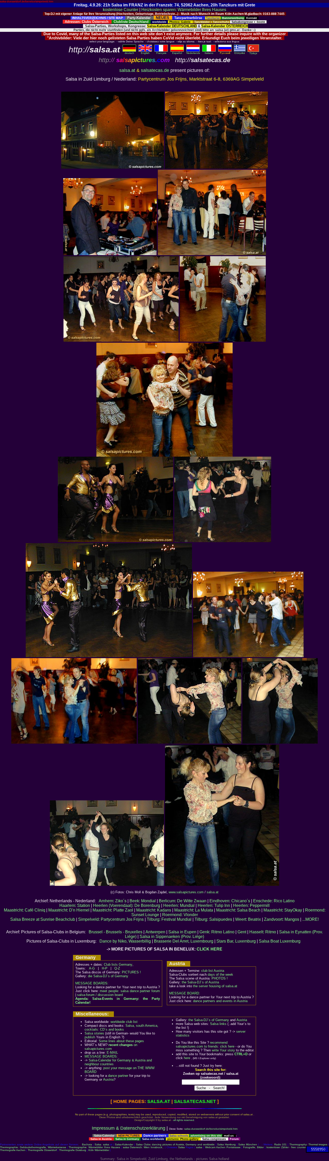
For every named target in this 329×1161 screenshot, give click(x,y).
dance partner (118, 1076)
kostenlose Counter (120, 9)
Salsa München (247, 1144)
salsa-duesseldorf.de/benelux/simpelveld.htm (26, 1)
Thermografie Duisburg (72, 1150)
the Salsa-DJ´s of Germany (208, 1020)
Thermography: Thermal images (308, 1144)
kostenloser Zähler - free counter (286, 1147)
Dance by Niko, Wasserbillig (125, 941)
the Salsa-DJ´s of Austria (200, 982)
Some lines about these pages (121, 1041)
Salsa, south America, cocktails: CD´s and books (121, 1027)
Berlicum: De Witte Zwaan (182, 901)
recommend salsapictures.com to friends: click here (205, 1044)
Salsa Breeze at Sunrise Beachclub (42, 919)
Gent (241, 932)
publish (90, 1037)
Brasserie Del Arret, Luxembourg (183, 941)
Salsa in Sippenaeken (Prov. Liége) (172, 936)
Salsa (98, 1144)
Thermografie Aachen (12, 1150)
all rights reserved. (184, 1120)
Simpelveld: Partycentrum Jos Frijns (111, 919)
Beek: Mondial (143, 901)
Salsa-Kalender (124, 1144)
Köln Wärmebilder (98, 1150)
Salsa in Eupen (182, 932)
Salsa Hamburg (226, 1144)
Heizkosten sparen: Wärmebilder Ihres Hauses (183, 9)
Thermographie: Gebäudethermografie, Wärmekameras (33, 1147)
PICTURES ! (131, 972)
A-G (92, 968)
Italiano (209, 53)
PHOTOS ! (220, 978)
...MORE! (310, 919)
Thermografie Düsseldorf (42, 1150)
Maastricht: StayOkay (282, 910)
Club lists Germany (118, 964)
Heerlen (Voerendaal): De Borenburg (126, 905)
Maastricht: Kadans (153, 910)
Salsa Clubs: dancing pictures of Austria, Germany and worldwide (175, 1144)
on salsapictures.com (111, 1047)
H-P (104, 968)
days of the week (220, 974)
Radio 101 (280, 1144)
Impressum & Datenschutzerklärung (128, 1128)
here (187, 1058)
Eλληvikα (239, 53)
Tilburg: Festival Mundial (169, 919)
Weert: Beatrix (248, 919)
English (145, 53)
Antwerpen (155, 932)
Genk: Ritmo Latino (216, 932)
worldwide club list (124, 1022)
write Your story (223, 1050)
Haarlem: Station (74, 905)
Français (161, 53)
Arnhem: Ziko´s (112, 901)
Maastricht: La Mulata (193, 910)
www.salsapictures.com (186, 892)
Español (177, 53)
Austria (108, 1079)
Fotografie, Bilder (253, 1147)
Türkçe (253, 53)
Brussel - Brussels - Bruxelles (115, 932)
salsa (106, 1144)
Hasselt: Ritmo (262, 932)
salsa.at (127, 70)
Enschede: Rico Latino (274, 901)
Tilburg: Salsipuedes (213, 919)
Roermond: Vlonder (180, 915)
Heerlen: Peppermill (251, 905)
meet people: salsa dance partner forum (130, 991)
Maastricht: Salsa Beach (238, 910)
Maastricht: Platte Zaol (113, 910)
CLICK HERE (209, 949)
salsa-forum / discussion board (100, 995)
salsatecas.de (155, 70)
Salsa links (218, 1024)
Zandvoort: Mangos (281, 919)
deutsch (129, 53)
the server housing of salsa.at (215, 986)
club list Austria (212, 971)
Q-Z (117, 968)
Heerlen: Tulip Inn (214, 905)
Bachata (87, 1144)
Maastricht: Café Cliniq (24, 910)
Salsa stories (94, 1033)
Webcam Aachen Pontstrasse (223, 1147)
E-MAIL (112, 1052)
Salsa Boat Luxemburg (279, 941)
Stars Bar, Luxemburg (236, 941)
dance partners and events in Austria (220, 1001)
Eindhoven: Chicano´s (229, 901)
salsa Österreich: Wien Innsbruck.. (143, 1147)
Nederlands (193, 53)
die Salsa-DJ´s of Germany (108, 976)
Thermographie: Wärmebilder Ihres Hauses (94, 1147)
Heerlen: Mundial (179, 905)
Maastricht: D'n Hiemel (68, 910)
